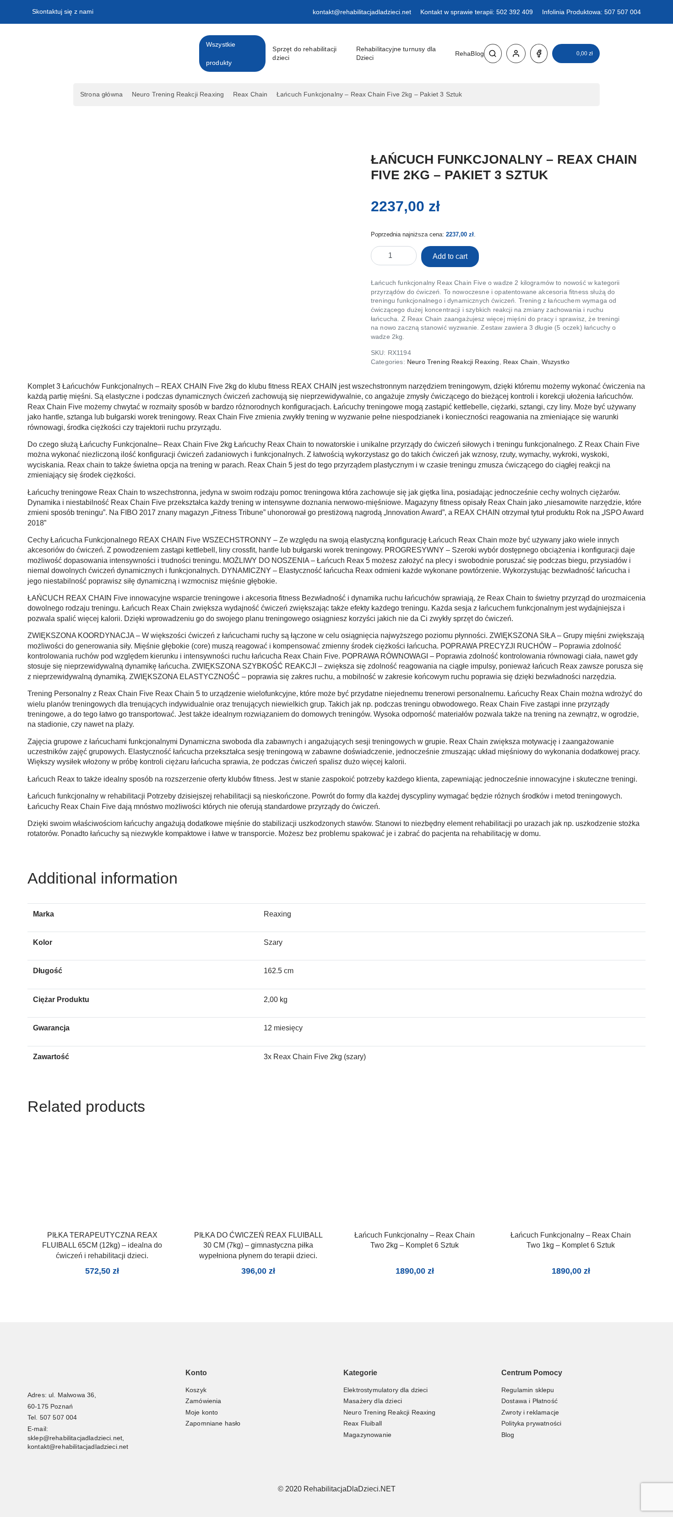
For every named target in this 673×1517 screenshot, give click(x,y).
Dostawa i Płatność (529, 1400)
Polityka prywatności (531, 1423)
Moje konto (201, 1412)
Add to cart (450, 256)
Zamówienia (203, 1400)
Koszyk (195, 1390)
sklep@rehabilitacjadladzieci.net (74, 1438)
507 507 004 (58, 1417)
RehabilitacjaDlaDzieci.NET (350, 1489)
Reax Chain (250, 94)
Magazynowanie (367, 1434)
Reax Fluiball (362, 1423)
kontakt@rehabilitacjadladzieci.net (362, 12)
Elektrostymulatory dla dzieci (385, 1390)
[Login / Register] (516, 53)
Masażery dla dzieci (372, 1400)
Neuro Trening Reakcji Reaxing (178, 94)
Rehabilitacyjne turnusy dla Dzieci (396, 53)
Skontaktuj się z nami (62, 11)
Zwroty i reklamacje (530, 1412)
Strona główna (101, 94)
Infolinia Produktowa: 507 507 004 (591, 12)
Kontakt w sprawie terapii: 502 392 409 (476, 12)
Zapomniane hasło (213, 1423)
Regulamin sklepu (527, 1390)
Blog (508, 1434)
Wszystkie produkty (220, 53)
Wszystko (556, 361)
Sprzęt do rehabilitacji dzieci (304, 53)
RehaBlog (469, 53)
